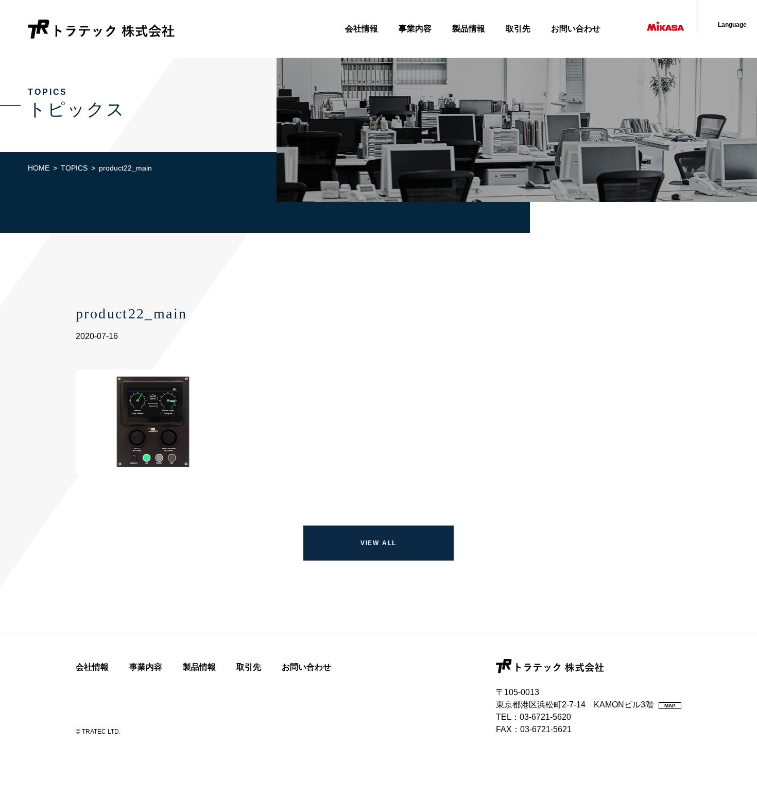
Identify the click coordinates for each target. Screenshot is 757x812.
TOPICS (74, 168)
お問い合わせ (575, 28)
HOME (38, 168)
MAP (670, 705)
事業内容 (415, 28)
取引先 (518, 28)
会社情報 (361, 28)
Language (732, 24)
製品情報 (468, 28)
